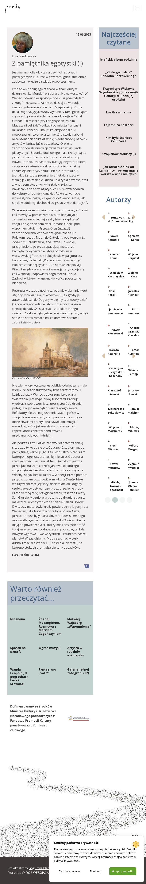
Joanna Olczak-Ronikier (133, 486)
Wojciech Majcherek (115, 429)
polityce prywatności (66, 860)
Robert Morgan (133, 447)
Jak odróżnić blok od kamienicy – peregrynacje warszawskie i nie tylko (118, 170)
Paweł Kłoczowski (115, 331)
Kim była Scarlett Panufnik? (119, 139)
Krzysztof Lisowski (114, 392)
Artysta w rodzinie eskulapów (75, 651)
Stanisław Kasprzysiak (116, 274)
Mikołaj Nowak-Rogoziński (115, 486)
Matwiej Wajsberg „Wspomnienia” (78, 622)
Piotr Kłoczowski (135, 311)
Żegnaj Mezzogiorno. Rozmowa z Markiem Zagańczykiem (50, 626)
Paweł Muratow (114, 465)
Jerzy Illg (131, 219)
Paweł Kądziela (113, 237)
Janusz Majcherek (135, 410)
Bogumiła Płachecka (43, 868)
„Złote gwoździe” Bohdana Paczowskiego (118, 74)
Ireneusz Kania (114, 256)
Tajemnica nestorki (119, 125)
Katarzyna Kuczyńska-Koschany (116, 372)
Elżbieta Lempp (133, 372)
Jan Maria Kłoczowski (115, 311)
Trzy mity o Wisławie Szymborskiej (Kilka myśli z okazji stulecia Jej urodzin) (118, 94)
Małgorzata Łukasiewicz (116, 410)
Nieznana (17, 619)
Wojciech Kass (134, 274)
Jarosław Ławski (134, 392)
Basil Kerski (112, 293)
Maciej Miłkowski (134, 429)
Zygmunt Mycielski (134, 465)
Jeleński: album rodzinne (118, 59)
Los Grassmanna (118, 112)
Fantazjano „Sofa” (47, 671)
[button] (134, 217)
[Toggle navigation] (137, 8)
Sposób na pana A (18, 649)
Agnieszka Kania (135, 237)
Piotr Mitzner (113, 447)
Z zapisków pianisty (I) (119, 154)
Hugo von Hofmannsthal (118, 219)
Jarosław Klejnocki (134, 293)
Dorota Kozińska (114, 351)
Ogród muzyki (49, 648)
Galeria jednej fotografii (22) (78, 671)
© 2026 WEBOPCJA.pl (37, 873)
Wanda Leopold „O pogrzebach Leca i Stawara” (19, 677)
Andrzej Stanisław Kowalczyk (135, 331)
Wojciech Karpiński (134, 256)
